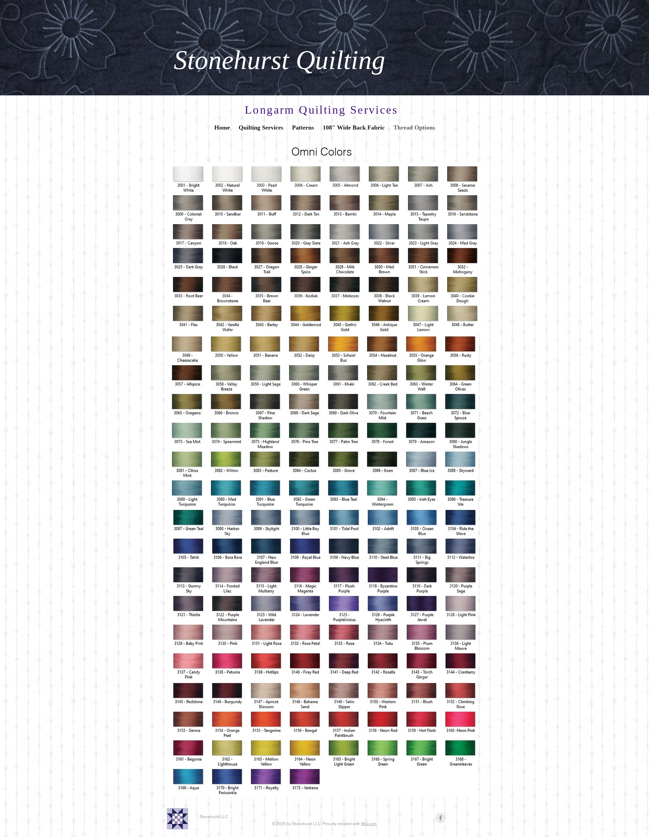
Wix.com (369, 823)
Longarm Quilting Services (321, 109)
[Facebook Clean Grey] (440, 818)
